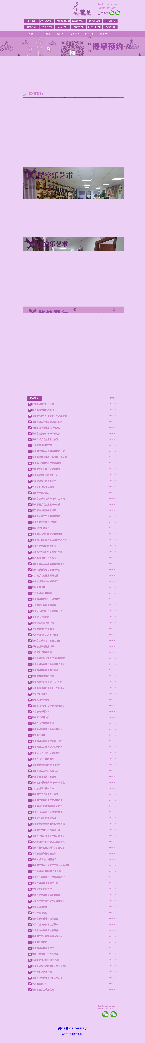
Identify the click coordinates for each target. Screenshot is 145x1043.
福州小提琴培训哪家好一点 (45, 475)
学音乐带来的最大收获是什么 (46, 930)
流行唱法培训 (47, 21)
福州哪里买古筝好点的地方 (45, 771)
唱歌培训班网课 (39, 907)
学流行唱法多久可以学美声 (45, 924)
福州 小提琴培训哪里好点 (44, 859)
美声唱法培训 (78, 21)
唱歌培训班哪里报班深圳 (44, 646)
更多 (112, 398)
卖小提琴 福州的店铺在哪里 (45, 960)
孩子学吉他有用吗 (41, 617)
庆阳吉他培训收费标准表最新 (46, 895)
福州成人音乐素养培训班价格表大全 (49, 540)
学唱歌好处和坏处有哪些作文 (46, 469)
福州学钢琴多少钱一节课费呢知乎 (48, 705)
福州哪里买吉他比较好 (43, 948)
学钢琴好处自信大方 (42, 889)
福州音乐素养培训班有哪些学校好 (48, 877)
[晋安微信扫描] (105, 1014)
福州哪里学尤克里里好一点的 (46, 504)
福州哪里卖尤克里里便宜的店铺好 (48, 836)
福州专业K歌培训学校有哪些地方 (48, 847)
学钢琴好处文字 (39, 694)
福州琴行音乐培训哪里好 (72, 1034)
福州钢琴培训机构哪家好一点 (46, 830)
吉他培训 (47, 26)
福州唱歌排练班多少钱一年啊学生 (48, 782)
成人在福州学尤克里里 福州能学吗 (48, 658)
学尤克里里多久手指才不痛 (45, 883)
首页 (30, 34)
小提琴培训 (78, 26)
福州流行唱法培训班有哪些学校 (47, 552)
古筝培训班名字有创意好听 (45, 581)
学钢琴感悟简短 (39, 912)
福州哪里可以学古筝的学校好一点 (48, 451)
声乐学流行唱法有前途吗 (44, 481)
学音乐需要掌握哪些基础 (44, 853)
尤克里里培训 (94, 26)
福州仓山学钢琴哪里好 (43, 723)
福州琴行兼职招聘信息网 (44, 818)
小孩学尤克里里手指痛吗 (44, 605)
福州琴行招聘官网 (41, 717)
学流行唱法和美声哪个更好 (45, 634)
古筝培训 (62, 26)
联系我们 (104, 34)
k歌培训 (31, 21)
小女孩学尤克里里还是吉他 (45, 575)
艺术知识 (34, 398)
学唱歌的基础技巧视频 (43, 676)
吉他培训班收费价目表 (43, 788)
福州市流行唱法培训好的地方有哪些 (49, 966)
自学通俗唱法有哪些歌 (43, 623)
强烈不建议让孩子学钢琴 (44, 510)
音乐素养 (110, 21)
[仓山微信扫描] (113, 1014)
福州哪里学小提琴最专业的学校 (47, 936)
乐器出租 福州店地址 (42, 593)
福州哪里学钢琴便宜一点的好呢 (47, 682)
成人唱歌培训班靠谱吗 (43, 410)
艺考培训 (110, 26)
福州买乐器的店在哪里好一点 (46, 569)
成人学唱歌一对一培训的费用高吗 (48, 841)
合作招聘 (89, 34)
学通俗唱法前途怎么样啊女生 (46, 427)
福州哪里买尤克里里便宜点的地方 (48, 563)
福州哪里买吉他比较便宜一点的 (47, 741)
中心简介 (45, 34)
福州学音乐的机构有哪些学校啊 (47, 534)
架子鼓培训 (94, 21)
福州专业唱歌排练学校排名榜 (46, 765)
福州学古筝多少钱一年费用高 (46, 433)
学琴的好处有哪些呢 (42, 972)
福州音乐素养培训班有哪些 (45, 918)
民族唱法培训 (63, 21)
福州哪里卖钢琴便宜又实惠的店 (47, 747)
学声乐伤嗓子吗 (39, 983)
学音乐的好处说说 (41, 711)
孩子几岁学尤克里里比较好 (45, 439)
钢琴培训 (31, 26)
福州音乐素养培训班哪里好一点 (47, 611)
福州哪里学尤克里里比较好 (45, 794)
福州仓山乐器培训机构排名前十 (47, 812)
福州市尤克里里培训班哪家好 (46, 516)
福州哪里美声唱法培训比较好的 (47, 421)
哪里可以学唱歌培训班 (43, 759)
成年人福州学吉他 (41, 700)
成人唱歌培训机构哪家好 (44, 558)
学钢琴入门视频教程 (42, 652)
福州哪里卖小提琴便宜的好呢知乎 (48, 901)
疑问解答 (75, 34)
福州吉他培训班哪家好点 (44, 546)
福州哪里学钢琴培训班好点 (45, 670)
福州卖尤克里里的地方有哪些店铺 (48, 824)
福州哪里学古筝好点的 (43, 989)
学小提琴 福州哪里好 (42, 445)
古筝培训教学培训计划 (43, 404)
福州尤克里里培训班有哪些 (45, 522)
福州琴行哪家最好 (41, 492)
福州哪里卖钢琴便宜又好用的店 (47, 800)
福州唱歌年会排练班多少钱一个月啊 (49, 457)
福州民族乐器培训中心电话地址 (47, 729)
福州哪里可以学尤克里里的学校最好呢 (50, 865)
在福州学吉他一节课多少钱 (45, 954)
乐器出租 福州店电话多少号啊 (46, 871)
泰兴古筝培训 (38, 587)
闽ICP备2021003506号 (72, 1028)
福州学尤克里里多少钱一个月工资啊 (49, 416)
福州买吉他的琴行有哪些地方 (46, 753)
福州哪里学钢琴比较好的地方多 (47, 978)
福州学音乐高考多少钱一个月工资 (48, 498)
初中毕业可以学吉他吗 (43, 629)
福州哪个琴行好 (39, 942)
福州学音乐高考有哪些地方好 (46, 640)
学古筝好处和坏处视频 (43, 487)
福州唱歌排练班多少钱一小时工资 (48, 688)
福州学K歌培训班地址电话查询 (47, 806)
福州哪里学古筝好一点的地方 (46, 599)
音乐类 (60, 34)
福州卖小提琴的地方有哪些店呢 (47, 463)
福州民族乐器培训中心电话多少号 (48, 664)
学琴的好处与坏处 (41, 528)
